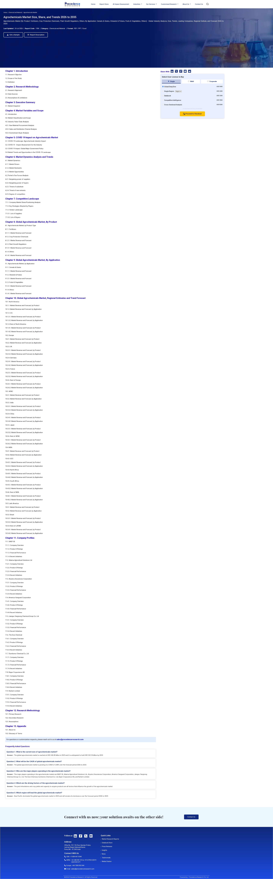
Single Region (169, 91)
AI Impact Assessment (121, 4)
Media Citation (107, 861)
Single (172, 81)
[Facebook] (181, 72)
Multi (192, 81)
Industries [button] (137, 4)
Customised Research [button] (169, 4)
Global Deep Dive (170, 87)
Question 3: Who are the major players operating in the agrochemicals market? (38, 771)
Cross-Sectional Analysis (173, 105)
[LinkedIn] (172, 72)
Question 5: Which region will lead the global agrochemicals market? (34, 793)
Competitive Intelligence (172, 100)
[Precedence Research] (72, 4)
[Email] (185, 72)
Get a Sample (14, 35)
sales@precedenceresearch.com (69, 739)
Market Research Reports (110, 839)
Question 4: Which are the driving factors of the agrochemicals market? (36, 783)
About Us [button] (186, 4)
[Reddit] (190, 72)
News (104, 854)
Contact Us (199, 4)
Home (93, 4)
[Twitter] (176, 72)
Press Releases (107, 846)
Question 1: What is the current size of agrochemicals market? (32, 752)
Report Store (104, 4)
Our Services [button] (150, 4)
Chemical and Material (15, 12)
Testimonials (106, 858)
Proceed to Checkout (193, 114)
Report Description (37, 35)
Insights (104, 850)
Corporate (213, 81)
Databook (167, 96)
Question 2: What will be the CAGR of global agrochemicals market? (34, 761)
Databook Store (107, 843)
